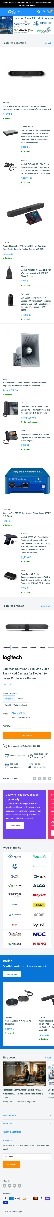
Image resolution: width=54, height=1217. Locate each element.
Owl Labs (25, 294)
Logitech (7, 684)
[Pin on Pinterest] (39, 778)
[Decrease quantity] (15, 726)
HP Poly (6, 103)
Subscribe (11, 1164)
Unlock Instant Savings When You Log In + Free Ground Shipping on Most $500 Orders (27, 3)
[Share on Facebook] (34, 778)
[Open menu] (4, 12)
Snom (23, 431)
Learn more (12, 974)
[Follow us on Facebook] (4, 1186)
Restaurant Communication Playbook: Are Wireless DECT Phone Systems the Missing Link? (23, 1093)
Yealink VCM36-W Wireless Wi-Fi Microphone (19, 1022)
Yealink (24, 160)
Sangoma (6, 509)
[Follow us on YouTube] (14, 1186)
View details (46, 606)
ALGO (5, 379)
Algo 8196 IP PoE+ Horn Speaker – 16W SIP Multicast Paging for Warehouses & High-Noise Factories (25, 384)
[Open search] (38, 11)
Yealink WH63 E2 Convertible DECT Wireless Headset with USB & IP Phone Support (36, 273)
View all (48, 43)
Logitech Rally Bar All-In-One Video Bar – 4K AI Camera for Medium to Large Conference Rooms (26, 673)
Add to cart (27, 735)
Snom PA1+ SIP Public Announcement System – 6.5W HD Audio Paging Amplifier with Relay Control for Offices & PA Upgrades (35, 578)
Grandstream (27, 127)
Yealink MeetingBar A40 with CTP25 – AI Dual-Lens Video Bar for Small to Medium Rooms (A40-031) (24, 247)
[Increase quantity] (29, 726)
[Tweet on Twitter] (44, 778)
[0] (49, 11)
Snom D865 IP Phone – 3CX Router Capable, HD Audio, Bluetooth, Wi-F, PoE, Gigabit (35, 437)
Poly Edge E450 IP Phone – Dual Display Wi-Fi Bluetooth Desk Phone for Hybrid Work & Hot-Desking (36, 409)
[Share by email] (49, 778)
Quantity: (7, 726)
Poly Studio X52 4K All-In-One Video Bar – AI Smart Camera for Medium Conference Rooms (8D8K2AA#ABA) (27, 107)
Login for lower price (21, 717)
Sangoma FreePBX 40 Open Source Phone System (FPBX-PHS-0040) (27, 514)
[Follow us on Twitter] (9, 1186)
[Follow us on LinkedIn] (19, 1186)
